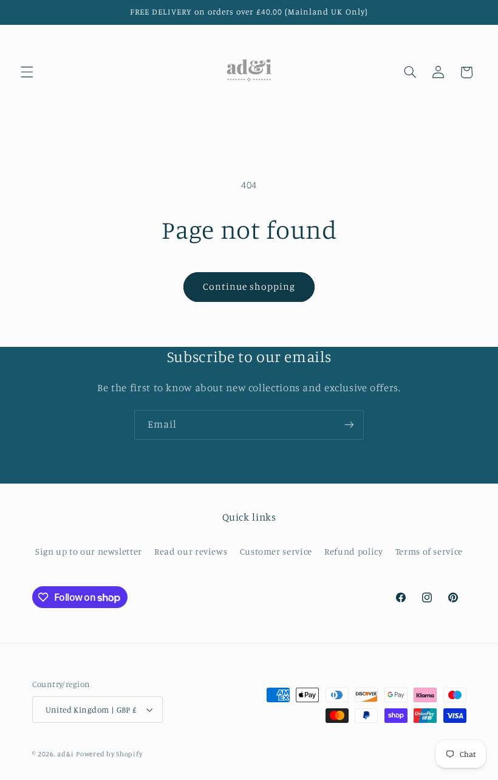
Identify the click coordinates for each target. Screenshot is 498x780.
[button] (27, 72)
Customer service (276, 551)
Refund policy (353, 551)
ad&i (65, 754)
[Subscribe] (349, 425)
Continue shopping (249, 286)
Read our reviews (190, 551)
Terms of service (429, 551)
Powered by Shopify (109, 754)
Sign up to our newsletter (88, 551)
